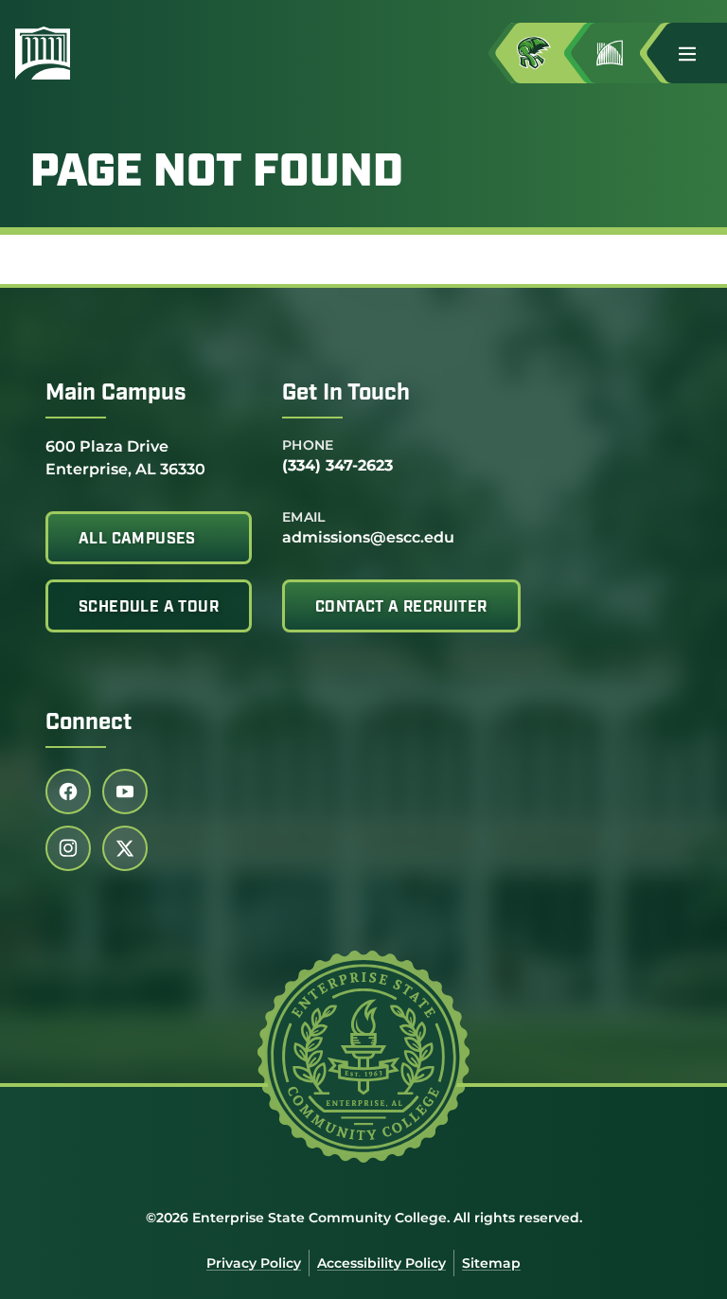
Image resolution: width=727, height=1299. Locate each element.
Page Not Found (216, 174)
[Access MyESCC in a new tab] (549, 53)
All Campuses (137, 539)
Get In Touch (346, 394)
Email (304, 516)
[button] (695, 53)
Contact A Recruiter (401, 607)
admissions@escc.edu (368, 537)
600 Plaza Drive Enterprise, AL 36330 (125, 457)
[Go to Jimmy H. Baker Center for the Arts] (625, 53)
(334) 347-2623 (337, 465)
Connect (88, 723)
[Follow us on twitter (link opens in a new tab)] (125, 848)
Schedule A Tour (149, 607)
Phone (308, 445)
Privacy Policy (253, 1263)
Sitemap (491, 1263)
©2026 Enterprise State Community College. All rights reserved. (364, 1217)
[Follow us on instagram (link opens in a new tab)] (68, 848)
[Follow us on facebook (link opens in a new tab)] (68, 791)
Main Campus (115, 394)
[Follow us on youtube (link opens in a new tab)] (125, 791)
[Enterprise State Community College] (133, 53)
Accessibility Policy (381, 1263)
